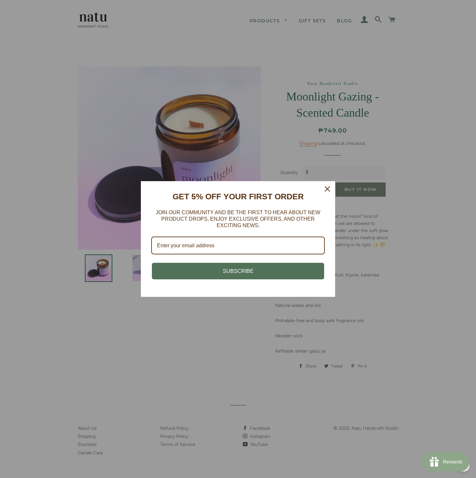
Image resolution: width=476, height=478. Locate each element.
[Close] (327, 189)
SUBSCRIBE (238, 271)
